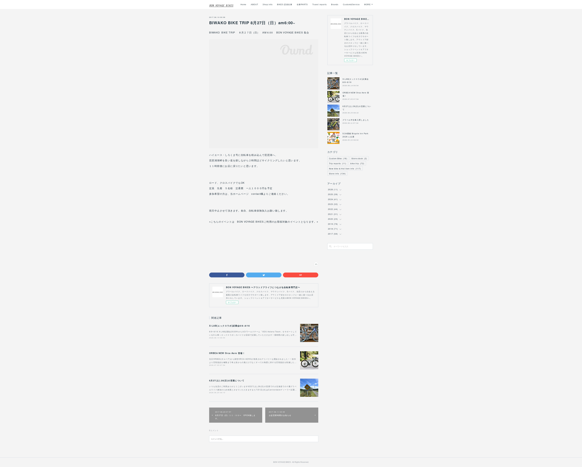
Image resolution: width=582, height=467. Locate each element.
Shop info (268, 4)
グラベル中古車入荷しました (356, 119)
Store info (337, 173)
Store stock (359, 158)
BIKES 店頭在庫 (284, 4)
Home (243, 4)
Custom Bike (338, 158)
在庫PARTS (302, 4)
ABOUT (254, 4)
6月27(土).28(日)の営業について (226, 380)
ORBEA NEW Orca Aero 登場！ (227, 353)
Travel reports (319, 4)
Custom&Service (351, 4)
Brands (334, 4)
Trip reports (337, 163)
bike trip (357, 163)
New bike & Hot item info (345, 168)
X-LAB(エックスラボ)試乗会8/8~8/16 (229, 325)
